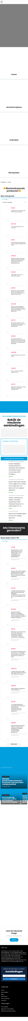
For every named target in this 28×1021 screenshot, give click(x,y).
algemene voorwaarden (7, 1009)
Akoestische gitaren (13, 511)
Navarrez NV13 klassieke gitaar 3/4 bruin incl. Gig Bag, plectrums (17, 516)
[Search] (25, 2)
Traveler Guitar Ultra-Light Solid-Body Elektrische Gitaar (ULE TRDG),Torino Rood (18, 673)
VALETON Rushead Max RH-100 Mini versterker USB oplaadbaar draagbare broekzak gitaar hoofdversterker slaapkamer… (18, 729)
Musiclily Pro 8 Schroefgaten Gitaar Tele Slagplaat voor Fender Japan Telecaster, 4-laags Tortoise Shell (18, 292)
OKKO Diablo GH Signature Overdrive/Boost (18, 689)
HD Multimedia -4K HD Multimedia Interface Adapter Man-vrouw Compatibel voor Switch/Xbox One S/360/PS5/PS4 (17, 553)
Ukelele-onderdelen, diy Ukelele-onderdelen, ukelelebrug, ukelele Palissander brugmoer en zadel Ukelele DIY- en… (16, 502)
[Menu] (2, 2)
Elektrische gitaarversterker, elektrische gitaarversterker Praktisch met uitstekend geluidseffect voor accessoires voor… (18, 261)
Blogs (2, 994)
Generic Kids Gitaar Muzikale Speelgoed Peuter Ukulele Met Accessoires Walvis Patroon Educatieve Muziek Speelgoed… (18, 573)
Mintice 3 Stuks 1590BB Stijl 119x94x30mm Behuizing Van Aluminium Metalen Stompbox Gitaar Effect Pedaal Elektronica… (18, 309)
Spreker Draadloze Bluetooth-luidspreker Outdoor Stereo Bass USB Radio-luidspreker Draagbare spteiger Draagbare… (18, 614)
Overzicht (3, 1000)
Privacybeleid (4, 1007)
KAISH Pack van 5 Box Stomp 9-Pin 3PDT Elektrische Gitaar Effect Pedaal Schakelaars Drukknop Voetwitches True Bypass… (18, 634)
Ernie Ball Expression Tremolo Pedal (18, 355)
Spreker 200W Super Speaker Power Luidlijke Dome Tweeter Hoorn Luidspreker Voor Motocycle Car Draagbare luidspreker (17, 486)
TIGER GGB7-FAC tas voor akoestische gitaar (17, 275)
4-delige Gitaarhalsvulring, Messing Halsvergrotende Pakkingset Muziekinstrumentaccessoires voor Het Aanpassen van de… (18, 594)
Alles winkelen (4, 992)
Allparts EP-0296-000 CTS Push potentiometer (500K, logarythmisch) (18, 388)
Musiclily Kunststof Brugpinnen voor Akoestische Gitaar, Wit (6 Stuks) (18, 244)
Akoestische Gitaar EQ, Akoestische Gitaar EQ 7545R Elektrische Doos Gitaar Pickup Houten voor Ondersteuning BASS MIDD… (18, 341)
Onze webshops (5, 998)
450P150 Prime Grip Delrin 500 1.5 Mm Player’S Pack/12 (18, 211)
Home (2, 990)
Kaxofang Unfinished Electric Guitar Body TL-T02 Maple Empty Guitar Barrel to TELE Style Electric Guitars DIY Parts (18, 654)
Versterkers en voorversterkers (16, 461)
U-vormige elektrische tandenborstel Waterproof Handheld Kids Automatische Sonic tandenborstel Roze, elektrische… (18, 708)
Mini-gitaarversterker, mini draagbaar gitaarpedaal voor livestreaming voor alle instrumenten (18, 324)
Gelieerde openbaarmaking (8, 1011)
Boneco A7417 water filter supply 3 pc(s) (17, 371)
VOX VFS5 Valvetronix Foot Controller (17, 227)
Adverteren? (4, 996)
